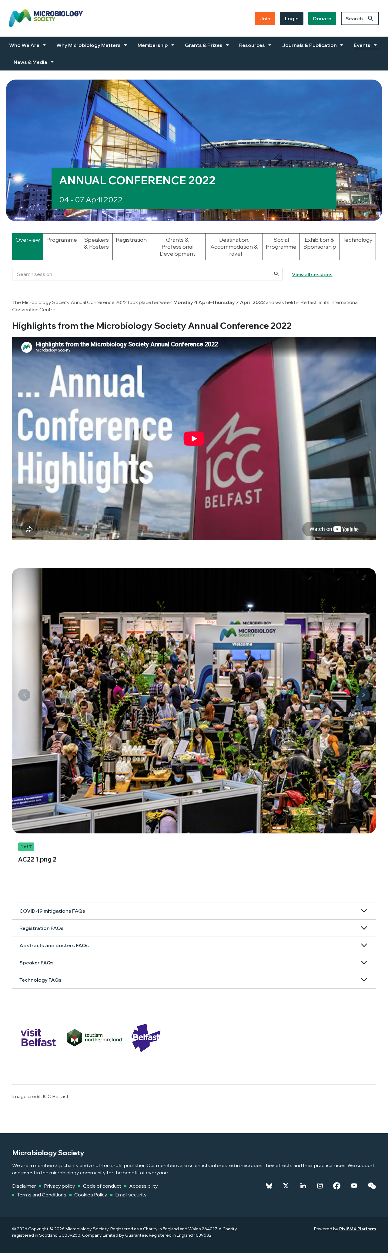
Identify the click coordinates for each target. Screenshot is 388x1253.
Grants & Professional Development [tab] (177, 246)
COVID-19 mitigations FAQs (52, 911)
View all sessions (312, 274)
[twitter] (285, 1185)
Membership (153, 45)
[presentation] (24, 695)
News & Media (30, 62)
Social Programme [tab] (281, 243)
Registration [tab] (131, 239)
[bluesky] (269, 1186)
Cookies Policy (90, 1195)
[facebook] (336, 1185)
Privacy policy (59, 1186)
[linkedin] (303, 1185)
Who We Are (24, 45)
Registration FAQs (41, 928)
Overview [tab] (27, 239)
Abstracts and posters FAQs (54, 945)
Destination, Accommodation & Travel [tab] (234, 246)
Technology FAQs (40, 980)
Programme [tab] (61, 239)
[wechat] (372, 1185)
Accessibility (143, 1186)
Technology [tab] (358, 239)
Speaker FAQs (36, 963)
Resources (252, 45)
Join (264, 18)
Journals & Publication (309, 45)
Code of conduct (102, 1186)
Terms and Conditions (41, 1195)
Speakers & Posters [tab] (96, 243)
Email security (131, 1195)
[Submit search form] (370, 18)
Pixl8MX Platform (357, 1229)
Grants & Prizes (203, 45)
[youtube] (354, 1185)
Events (362, 45)
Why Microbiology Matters (88, 45)
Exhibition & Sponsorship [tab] (319, 243)
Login (292, 18)
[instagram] (320, 1185)
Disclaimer (24, 1186)
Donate (322, 18)
